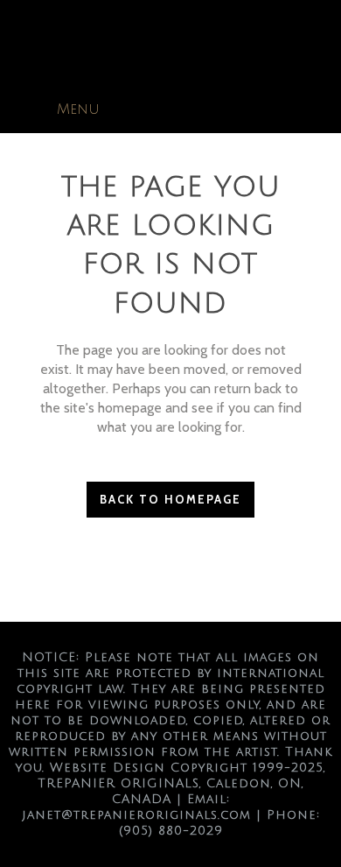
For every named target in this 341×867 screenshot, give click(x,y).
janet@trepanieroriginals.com (136, 814)
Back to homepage (170, 499)
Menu (78, 109)
